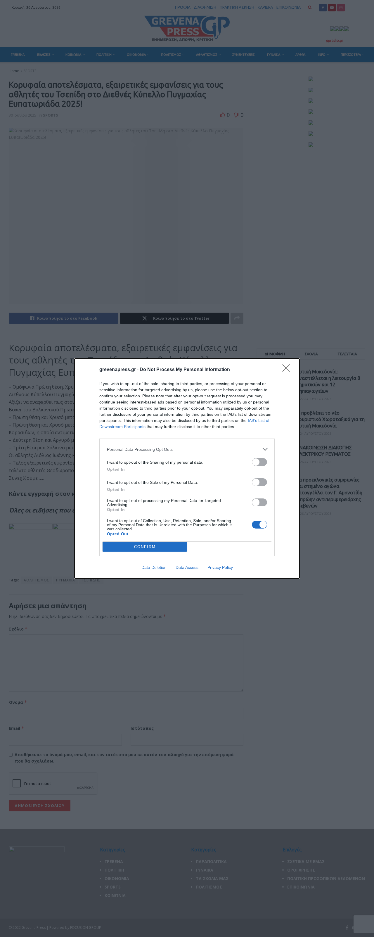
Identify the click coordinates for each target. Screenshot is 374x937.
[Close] (288, 369)
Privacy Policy (220, 567)
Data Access (187, 567)
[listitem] (187, 449)
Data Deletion (154, 567)
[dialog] (187, 468)
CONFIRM (145, 547)
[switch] (259, 462)
